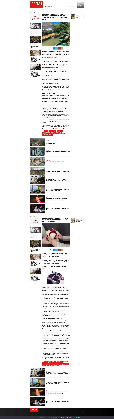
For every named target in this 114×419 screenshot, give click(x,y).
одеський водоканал (60, 133)
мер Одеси (52, 132)
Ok (78, 417)
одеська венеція (58, 132)
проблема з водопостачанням (47, 134)
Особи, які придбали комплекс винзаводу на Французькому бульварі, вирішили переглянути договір (80, 3)
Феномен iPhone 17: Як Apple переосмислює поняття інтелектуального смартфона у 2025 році (56, 199)
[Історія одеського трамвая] (73, 16)
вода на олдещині (53, 131)
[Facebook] (54, 48)
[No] (112, 417)
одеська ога (53, 133)
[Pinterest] (59, 48)
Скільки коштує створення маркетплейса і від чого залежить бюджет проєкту (35, 60)
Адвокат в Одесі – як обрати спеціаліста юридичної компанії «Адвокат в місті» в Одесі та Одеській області (35, 74)
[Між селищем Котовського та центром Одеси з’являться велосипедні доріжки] (37, 142)
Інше (34, 12)
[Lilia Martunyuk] (33, 19)
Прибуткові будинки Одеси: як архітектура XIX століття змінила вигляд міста (35, 46)
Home (31, 12)
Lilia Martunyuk (36, 18)
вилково (46, 131)
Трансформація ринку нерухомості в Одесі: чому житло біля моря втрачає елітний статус (57, 189)
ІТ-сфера (32, 57)
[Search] (75, 6)
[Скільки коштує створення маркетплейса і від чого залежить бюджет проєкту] (35, 53)
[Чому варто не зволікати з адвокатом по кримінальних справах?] (37, 208)
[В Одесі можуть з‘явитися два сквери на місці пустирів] (37, 171)
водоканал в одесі (46, 132)
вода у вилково (60, 131)
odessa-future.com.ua (53, 57)
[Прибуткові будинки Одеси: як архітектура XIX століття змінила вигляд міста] (35, 39)
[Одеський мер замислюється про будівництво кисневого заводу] (37, 151)
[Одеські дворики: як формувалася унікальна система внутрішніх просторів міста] (35, 26)
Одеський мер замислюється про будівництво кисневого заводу (58, 152)
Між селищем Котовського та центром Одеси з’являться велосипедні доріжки (57, 142)
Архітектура (33, 43)
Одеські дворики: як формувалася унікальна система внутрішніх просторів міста (35, 32)
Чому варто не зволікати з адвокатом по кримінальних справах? (57, 209)
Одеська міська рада (46, 133)
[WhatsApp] (62, 48)
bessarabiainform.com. (51, 72)
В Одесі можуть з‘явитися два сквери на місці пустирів (57, 171)
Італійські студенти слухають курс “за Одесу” (55, 162)
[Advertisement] (77, 26)
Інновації (47, 140)
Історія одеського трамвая (78, 17)
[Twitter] (56, 48)
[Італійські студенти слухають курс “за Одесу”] (37, 161)
